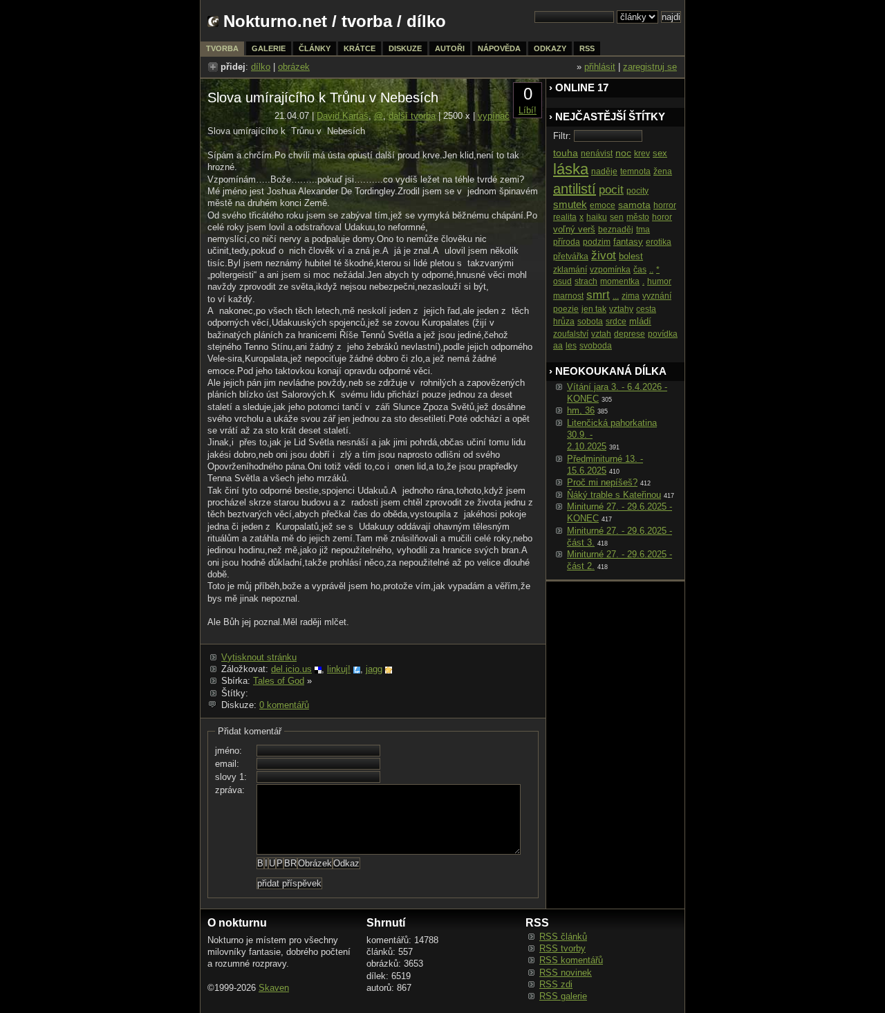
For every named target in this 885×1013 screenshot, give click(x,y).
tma (643, 229)
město (637, 217)
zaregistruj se (650, 67)
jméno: (228, 750)
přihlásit (599, 67)
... (616, 296)
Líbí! (528, 110)
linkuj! (339, 669)
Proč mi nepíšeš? (602, 482)
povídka (663, 334)
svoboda (595, 346)
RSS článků (563, 936)
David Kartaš (343, 116)
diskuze (405, 48)
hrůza (564, 321)
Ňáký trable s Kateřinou (614, 495)
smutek (570, 204)
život (603, 255)
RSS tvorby (562, 948)
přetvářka (570, 256)
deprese (629, 334)
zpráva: (230, 790)
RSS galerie (563, 996)
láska (570, 169)
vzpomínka (610, 270)
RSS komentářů (571, 960)
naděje (604, 171)
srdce (616, 321)
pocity (637, 191)
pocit (611, 189)
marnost (568, 296)
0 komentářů (284, 705)
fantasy (628, 241)
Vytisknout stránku (259, 657)
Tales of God (278, 681)
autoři (450, 48)
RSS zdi (555, 984)
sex (660, 153)
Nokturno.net (275, 21)
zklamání (570, 270)
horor (662, 217)
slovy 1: (231, 777)
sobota (590, 321)
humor (659, 281)
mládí (640, 321)
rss (587, 48)
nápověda (499, 48)
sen (617, 217)
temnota (635, 171)
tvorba (367, 21)
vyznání (656, 296)
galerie (269, 48)
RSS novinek (565, 972)
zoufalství (570, 334)
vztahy (621, 309)
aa (558, 346)
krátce (359, 48)
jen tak (593, 309)
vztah (601, 334)
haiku (596, 217)
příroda (566, 242)
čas (639, 270)
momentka (620, 281)
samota (634, 204)
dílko (260, 67)
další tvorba (412, 116)
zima (631, 296)
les (571, 346)
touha (565, 152)
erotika (658, 242)
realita (565, 217)
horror (664, 205)
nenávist (597, 153)
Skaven (274, 988)
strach (586, 281)
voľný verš (574, 229)
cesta (646, 309)
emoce (602, 205)
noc (623, 152)
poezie (566, 309)
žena (662, 171)
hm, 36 (581, 410)
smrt (598, 294)
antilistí (574, 188)
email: (227, 764)
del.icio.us (291, 669)
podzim (597, 242)
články (314, 48)
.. (651, 270)
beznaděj (615, 229)
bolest (631, 256)
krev (642, 153)
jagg (374, 669)
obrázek (294, 67)
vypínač (494, 116)
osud (562, 281)
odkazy (550, 48)
